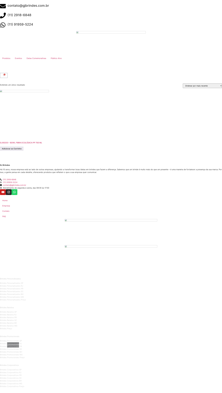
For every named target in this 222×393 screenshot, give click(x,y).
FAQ (4, 216)
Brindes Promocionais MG (11, 354)
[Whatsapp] (14, 192)
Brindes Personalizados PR (11, 288)
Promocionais (13, 343)
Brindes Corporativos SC (11, 378)
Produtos (6, 58)
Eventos (18, 58)
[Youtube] (3, 192)
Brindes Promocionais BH (11, 352)
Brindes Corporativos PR (11, 375)
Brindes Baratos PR (8, 317)
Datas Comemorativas (36, 58)
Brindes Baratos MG (8, 326)
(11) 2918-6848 (19, 15)
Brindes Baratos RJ (8, 314)
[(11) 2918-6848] (3, 15)
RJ (20, 343)
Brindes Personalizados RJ (11, 286)
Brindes (3, 343)
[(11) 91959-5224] (3, 25)
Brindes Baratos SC (8, 320)
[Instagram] (9, 192)
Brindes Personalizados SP (11, 283)
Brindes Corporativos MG (11, 383)
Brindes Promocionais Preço (12, 357)
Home (5, 200)
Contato (5, 211)
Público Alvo (56, 58)
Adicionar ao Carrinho (12, 148)
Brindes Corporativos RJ (10, 372)
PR (20, 346)
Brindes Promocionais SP (11, 341)
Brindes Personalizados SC (11, 291)
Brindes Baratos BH (8, 323)
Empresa (6, 206)
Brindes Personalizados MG (12, 297)
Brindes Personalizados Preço (13, 300)
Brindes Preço (6, 328)
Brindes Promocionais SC (11, 349)
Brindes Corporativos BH (11, 381)
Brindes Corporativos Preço (12, 386)
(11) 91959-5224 (20, 24)
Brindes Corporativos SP (11, 369)
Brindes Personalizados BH (11, 294)
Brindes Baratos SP (8, 312)
